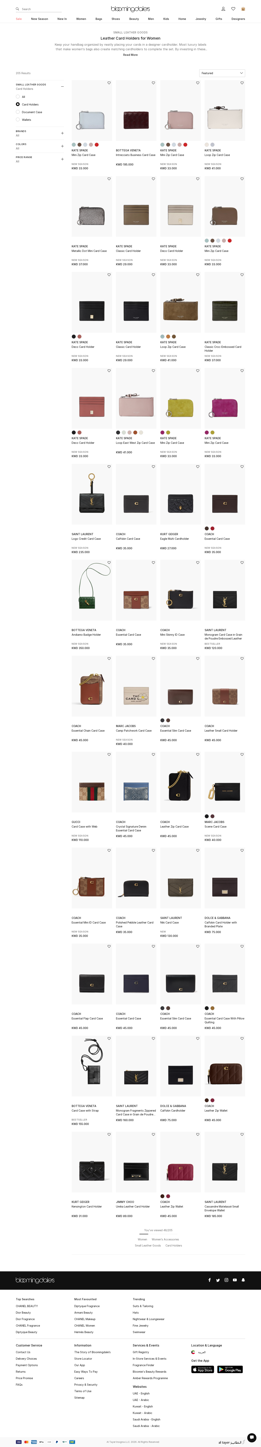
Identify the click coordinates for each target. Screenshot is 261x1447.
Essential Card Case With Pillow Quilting (224, 1020)
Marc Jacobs (126, 726)
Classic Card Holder (128, 250)
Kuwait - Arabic (142, 1413)
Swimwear (139, 1332)
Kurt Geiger (169, 534)
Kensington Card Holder (87, 1206)
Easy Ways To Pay (86, 1371)
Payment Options (27, 1365)
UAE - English (141, 1393)
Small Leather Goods (130, 32)
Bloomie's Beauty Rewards (149, 1371)
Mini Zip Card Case (83, 155)
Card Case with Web (84, 826)
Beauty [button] (134, 18)
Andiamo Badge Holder (86, 634)
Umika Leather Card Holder (133, 1206)
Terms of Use (82, 1391)
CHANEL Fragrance (28, 1325)
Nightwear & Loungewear (149, 1319)
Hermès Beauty (83, 1332)
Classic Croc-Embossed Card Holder (223, 348)
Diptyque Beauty (26, 1332)
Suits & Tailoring (143, 1306)
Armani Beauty (83, 1312)
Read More (130, 54)
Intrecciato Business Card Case (135, 155)
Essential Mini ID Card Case (89, 922)
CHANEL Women (84, 1325)
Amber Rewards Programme (150, 1378)
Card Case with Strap (85, 1110)
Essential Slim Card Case (175, 730)
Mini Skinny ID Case (172, 634)
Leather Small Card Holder (221, 730)
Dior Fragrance (25, 1319)
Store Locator (83, 1358)
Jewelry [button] (200, 18)
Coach (120, 534)
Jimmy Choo (125, 1202)
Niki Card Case (169, 922)
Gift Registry (141, 1352)
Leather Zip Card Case (174, 826)
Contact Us (23, 1352)
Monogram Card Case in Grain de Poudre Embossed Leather (223, 636)
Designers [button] (238, 18)
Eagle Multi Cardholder (174, 538)
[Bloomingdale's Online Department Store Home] (130, 9)
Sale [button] (19, 18)
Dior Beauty (23, 1312)
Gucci (76, 822)
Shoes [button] (116, 18)
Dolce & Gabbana (217, 917)
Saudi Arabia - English (146, 1419)
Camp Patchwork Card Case (134, 730)
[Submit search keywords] (17, 9)
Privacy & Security (85, 1384)
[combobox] (222, 73)
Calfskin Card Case (128, 538)
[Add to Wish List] (109, 83)
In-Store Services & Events (149, 1358)
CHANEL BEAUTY (27, 1306)
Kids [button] (166, 18)
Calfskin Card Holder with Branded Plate (221, 924)
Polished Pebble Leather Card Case (134, 924)
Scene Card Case (215, 826)
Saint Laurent (82, 534)
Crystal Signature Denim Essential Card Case (131, 828)
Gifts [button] (219, 18)
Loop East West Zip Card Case (135, 442)
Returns (21, 1371)
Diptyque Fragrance (87, 1306)
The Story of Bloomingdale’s (92, 1352)
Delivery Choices (26, 1358)
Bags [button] (99, 18)
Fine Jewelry (140, 1325)
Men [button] (151, 18)
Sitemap (79, 1397)
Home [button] (182, 18)
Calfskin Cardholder (172, 1110)
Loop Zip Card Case (217, 155)
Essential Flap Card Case (87, 1018)
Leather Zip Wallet (216, 1110)
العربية (202, 1352)
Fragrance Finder (143, 1365)
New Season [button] (39, 18)
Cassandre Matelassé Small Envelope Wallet (222, 1208)
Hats (136, 1312)
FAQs (19, 1384)
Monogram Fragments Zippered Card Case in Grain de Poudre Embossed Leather (136, 1112)
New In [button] (62, 18)
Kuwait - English (143, 1406)
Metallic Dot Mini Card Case (89, 250)
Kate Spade (80, 150)
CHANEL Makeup (85, 1319)
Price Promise (24, 1378)
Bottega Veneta (128, 150)
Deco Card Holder (171, 250)
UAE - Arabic (141, 1400)
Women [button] (81, 18)
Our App (79, 1365)
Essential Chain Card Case (88, 730)
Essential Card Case (217, 538)
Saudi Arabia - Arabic (146, 1426)
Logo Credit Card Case (86, 538)
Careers (79, 1378)
